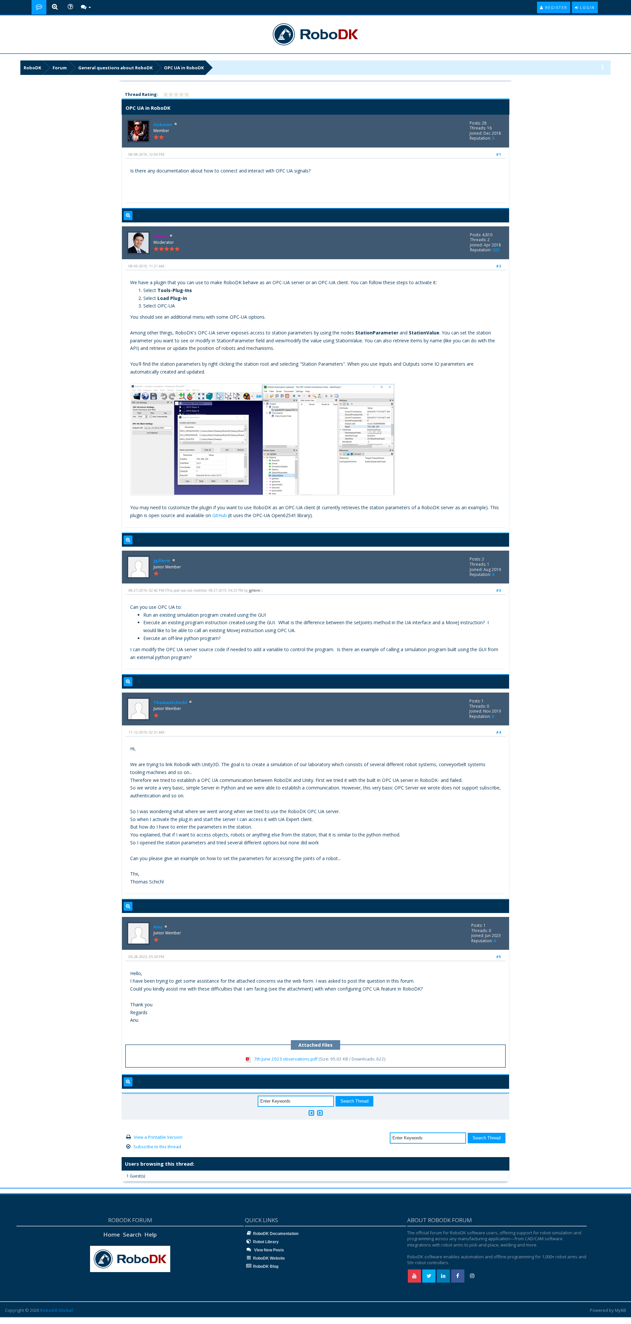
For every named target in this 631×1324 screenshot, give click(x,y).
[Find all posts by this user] (128, 215)
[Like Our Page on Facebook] (457, 1276)
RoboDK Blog (265, 1266)
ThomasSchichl (170, 702)
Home (111, 1234)
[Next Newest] (320, 1112)
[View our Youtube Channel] (414, 1276)
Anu (157, 927)
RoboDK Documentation (275, 1233)
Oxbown (162, 124)
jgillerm (161, 560)
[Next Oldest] (311, 1112)
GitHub (219, 515)
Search (132, 1234)
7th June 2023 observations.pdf (285, 1059)
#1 (498, 154)
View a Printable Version (158, 1137)
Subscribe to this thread (157, 1147)
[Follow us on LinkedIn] (443, 1276)
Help (150, 1234)
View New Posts (268, 1250)
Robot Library (266, 1242)
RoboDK (32, 68)
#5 (498, 956)
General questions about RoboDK (115, 68)
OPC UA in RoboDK (184, 68)
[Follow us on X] (428, 1276)
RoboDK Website (269, 1258)
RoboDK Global (56, 1310)
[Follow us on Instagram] (472, 1276)
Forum (60, 68)
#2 (498, 265)
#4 (498, 732)
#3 (498, 590)
